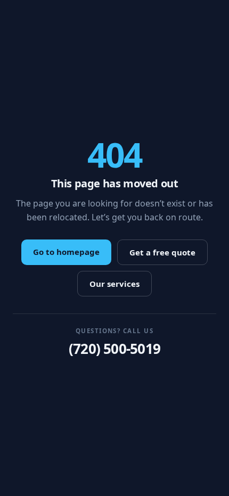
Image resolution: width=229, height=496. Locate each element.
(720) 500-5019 (114, 348)
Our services (114, 283)
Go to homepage (66, 251)
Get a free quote (162, 252)
